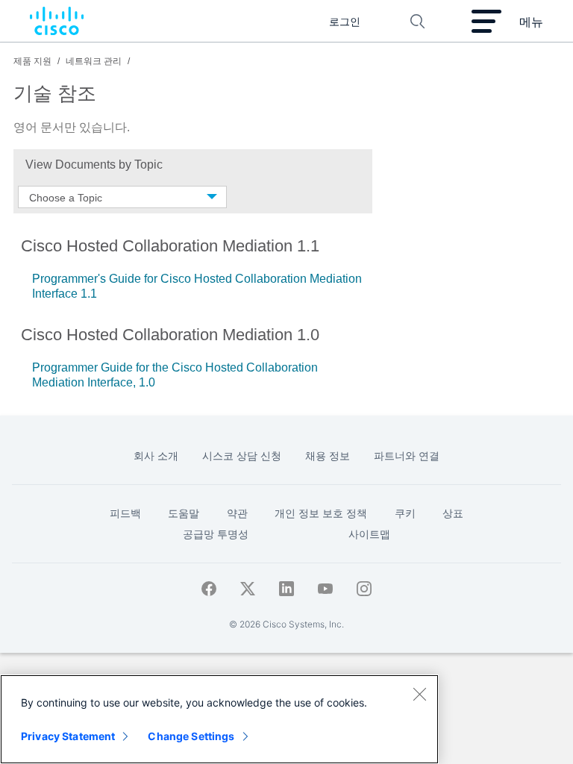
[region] (219, 719)
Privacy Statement (68, 736)
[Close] (419, 693)
